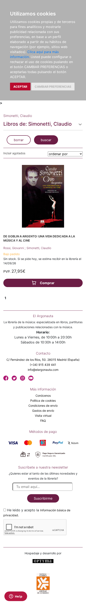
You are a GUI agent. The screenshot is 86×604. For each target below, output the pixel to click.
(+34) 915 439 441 (43, 364)
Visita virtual (43, 415)
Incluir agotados (14, 153)
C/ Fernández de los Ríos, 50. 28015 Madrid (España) (43, 359)
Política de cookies (43, 400)
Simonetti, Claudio (39, 248)
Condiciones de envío (43, 405)
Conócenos (43, 395)
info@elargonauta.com (43, 369)
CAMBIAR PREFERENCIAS (53, 86)
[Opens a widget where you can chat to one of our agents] (15, 596)
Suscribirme (43, 498)
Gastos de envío (43, 410)
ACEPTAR (20, 86)
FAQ (43, 420)
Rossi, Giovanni (14, 248)
